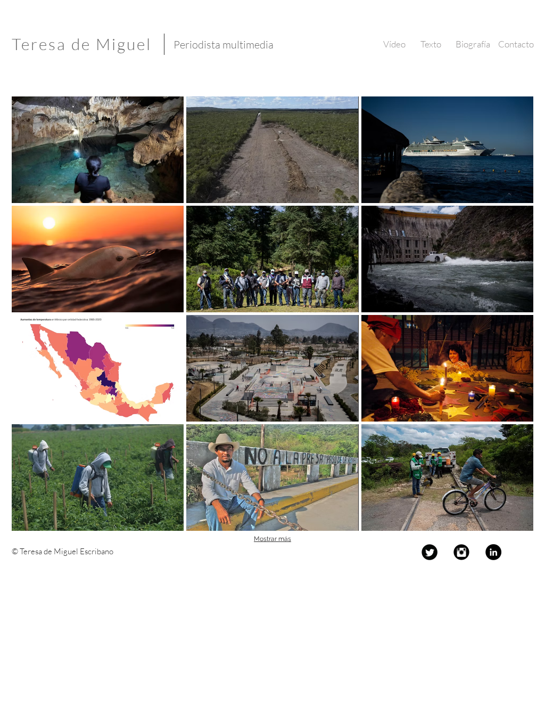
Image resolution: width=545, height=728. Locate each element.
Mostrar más (272, 539)
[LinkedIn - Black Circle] (493, 552)
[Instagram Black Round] (461, 552)
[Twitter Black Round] (429, 552)
